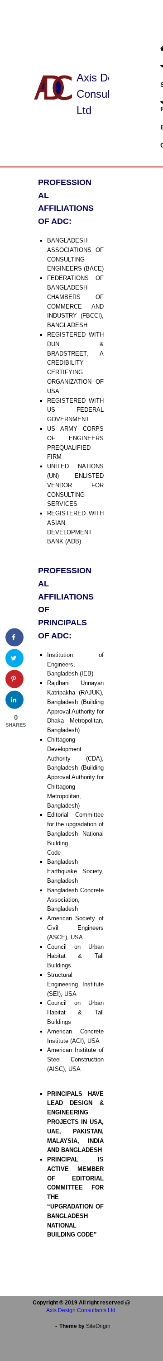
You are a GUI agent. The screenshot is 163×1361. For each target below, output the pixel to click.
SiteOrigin (98, 1326)
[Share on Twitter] (14, 658)
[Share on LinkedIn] (14, 700)
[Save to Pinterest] (14, 679)
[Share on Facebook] (14, 637)
